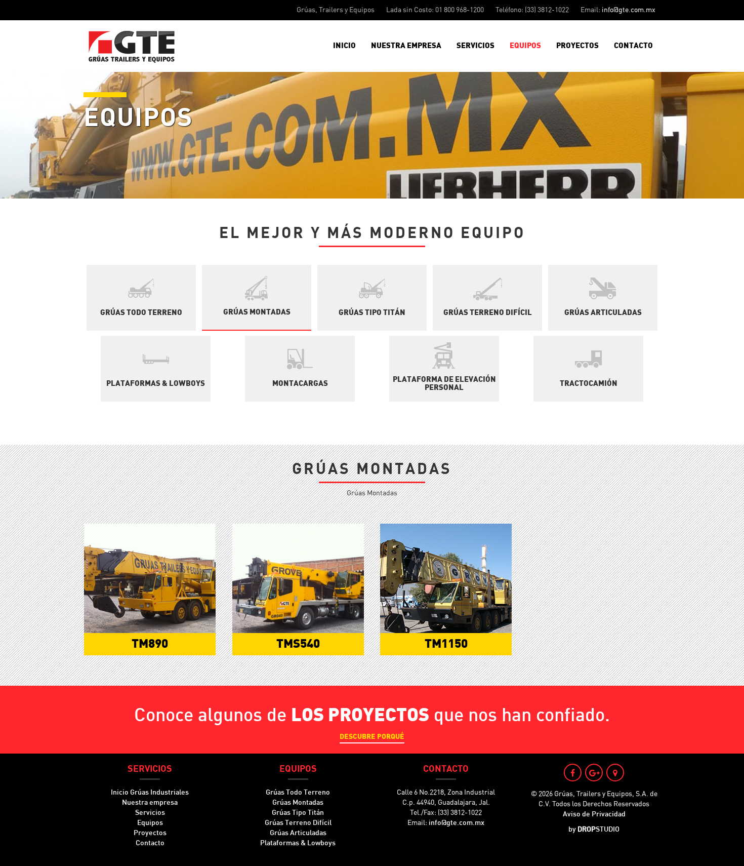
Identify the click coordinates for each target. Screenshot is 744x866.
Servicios (150, 812)
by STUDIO (593, 829)
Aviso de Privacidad (594, 814)
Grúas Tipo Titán (298, 812)
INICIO (344, 46)
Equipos (150, 822)
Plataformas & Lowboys (298, 843)
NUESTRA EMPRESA (406, 46)
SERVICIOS (475, 46)
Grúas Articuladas (298, 833)
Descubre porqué (372, 736)
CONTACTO (633, 46)
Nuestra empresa (150, 802)
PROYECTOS (577, 46)
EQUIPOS (525, 46)
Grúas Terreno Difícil (298, 822)
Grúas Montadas (297, 802)
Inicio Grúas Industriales (150, 792)
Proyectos (150, 833)
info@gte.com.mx (628, 10)
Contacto (150, 843)
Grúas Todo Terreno (298, 792)
